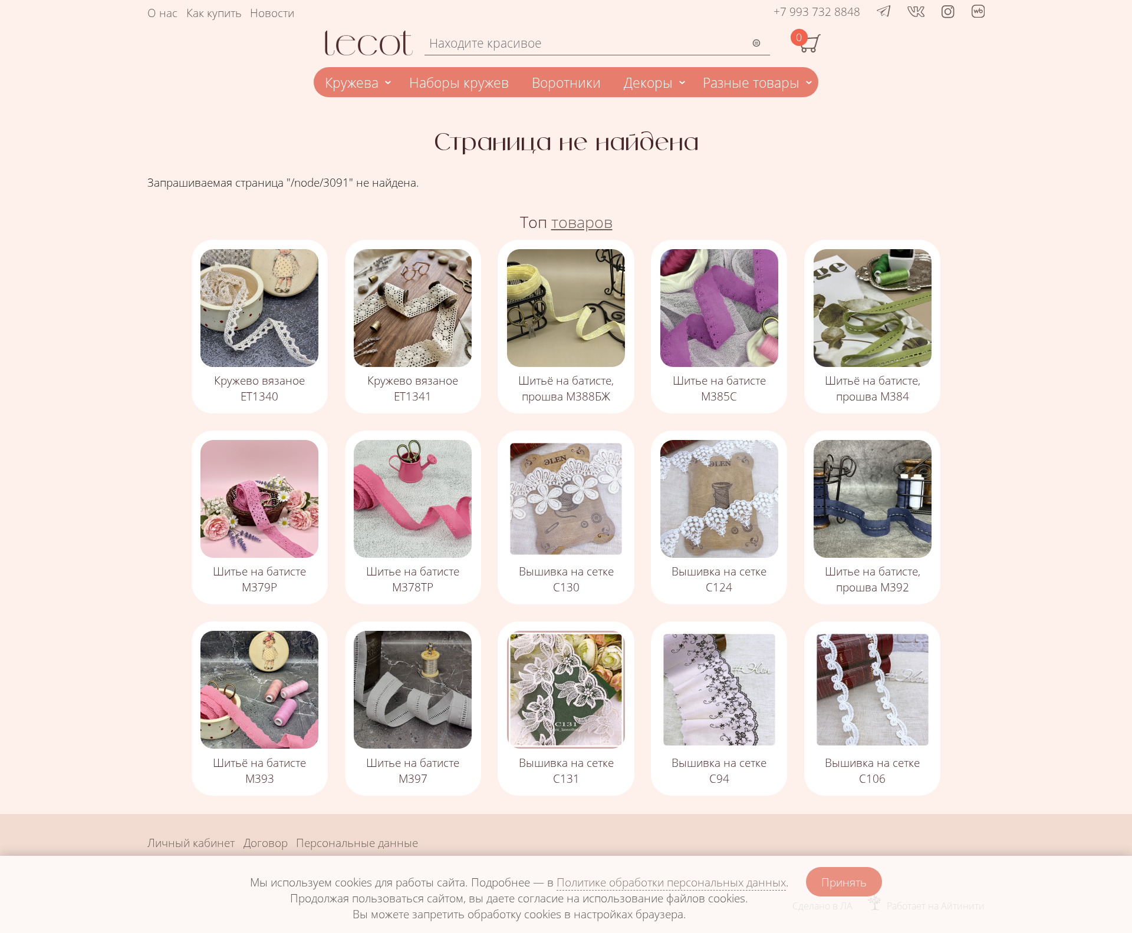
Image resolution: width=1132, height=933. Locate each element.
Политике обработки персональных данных (671, 882)
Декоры (648, 82)
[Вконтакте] (915, 11)
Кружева (352, 82)
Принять (844, 882)
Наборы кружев (459, 82)
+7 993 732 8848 (817, 11)
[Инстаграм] (948, 11)
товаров (582, 222)
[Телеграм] (883, 11)
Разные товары (751, 82)
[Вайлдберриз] (978, 13)
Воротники (566, 82)
